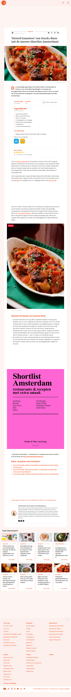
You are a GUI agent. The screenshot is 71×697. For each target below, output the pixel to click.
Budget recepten (31, 648)
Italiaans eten (7, 666)
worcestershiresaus (24, 213)
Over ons (6, 629)
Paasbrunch (29, 671)
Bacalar (16, 180)
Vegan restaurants (54, 640)
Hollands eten (7, 680)
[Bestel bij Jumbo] (22, 141)
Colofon (5, 631)
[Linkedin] (23, 521)
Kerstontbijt (29, 666)
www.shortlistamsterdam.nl (33, 457)
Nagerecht (29, 645)
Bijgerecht (29, 642)
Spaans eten (7, 671)
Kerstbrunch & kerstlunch (34, 663)
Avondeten (29, 634)
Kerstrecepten (30, 626)
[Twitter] (19, 521)
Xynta (67, 689)
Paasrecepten (30, 668)
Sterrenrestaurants (55, 637)
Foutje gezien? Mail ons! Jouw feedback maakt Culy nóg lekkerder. (33, 500)
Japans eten (7, 674)
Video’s (51, 654)
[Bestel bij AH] (16, 141)
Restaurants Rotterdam (56, 631)
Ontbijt (28, 629)
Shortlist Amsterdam (22, 162)
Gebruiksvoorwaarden (10, 645)
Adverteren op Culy (9, 642)
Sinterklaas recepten (32, 657)
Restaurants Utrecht (55, 629)
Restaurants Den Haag (56, 634)
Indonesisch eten (8, 668)
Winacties (6, 640)
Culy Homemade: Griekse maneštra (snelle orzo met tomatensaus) (36, 474)
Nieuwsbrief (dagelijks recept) (12, 634)
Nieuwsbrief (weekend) (10, 637)
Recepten (30, 31)
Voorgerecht (30, 637)
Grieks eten (6, 660)
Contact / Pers (7, 626)
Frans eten (6, 677)
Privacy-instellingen (9, 683)
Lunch (28, 631)
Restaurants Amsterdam (56, 626)
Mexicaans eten (8, 657)
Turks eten (6, 663)
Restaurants (53, 623)
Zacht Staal (52, 180)
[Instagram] (21, 521)
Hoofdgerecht (30, 640)
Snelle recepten (31, 651)
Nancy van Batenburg (20, 31)
